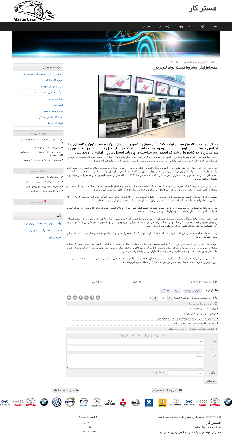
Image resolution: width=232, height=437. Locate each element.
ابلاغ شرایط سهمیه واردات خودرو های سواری (44, 186)
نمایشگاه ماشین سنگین (50, 117)
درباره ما (92, 427)
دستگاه (157, 168)
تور (51, 223)
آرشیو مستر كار (195, 26)
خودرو (177, 26)
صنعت (42, 223)
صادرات (45, 230)
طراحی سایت (55, 98)
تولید (177, 290)
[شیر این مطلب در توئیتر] (86, 297)
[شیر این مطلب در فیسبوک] (92, 297)
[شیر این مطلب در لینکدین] (74, 297)
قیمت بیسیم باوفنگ (53, 111)
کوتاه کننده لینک (55, 123)
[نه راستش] (155, 298)
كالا (154, 262)
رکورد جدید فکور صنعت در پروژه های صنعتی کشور (195, 323)
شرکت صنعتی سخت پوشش (48, 92)
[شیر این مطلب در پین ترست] (80, 297)
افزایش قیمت (192, 290)
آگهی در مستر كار (88, 423)
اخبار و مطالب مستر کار (166, 390)
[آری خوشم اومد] (170, 298)
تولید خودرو (161, 26)
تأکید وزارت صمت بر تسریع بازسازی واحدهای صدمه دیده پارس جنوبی (186, 318)
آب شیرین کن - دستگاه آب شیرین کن (43, 74)
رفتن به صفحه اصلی (64, 390)
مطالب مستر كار (89, 431)
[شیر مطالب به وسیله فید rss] (69, 297)
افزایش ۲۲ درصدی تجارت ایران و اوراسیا (199, 313)
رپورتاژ (30, 223)
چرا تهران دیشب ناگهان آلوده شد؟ (48, 147)
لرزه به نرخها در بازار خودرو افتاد (203, 308)
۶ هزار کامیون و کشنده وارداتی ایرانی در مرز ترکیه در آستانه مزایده (40, 153)
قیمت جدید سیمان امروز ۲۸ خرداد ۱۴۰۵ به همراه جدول (41, 141)
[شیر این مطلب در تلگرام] (98, 297)
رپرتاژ (145, 26)
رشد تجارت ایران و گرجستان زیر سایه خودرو (43, 182)
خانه (212, 26)
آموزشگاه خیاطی (54, 80)
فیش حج (58, 104)
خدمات (58, 230)
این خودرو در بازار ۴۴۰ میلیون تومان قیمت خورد (42, 160)
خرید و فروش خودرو (52, 86)
